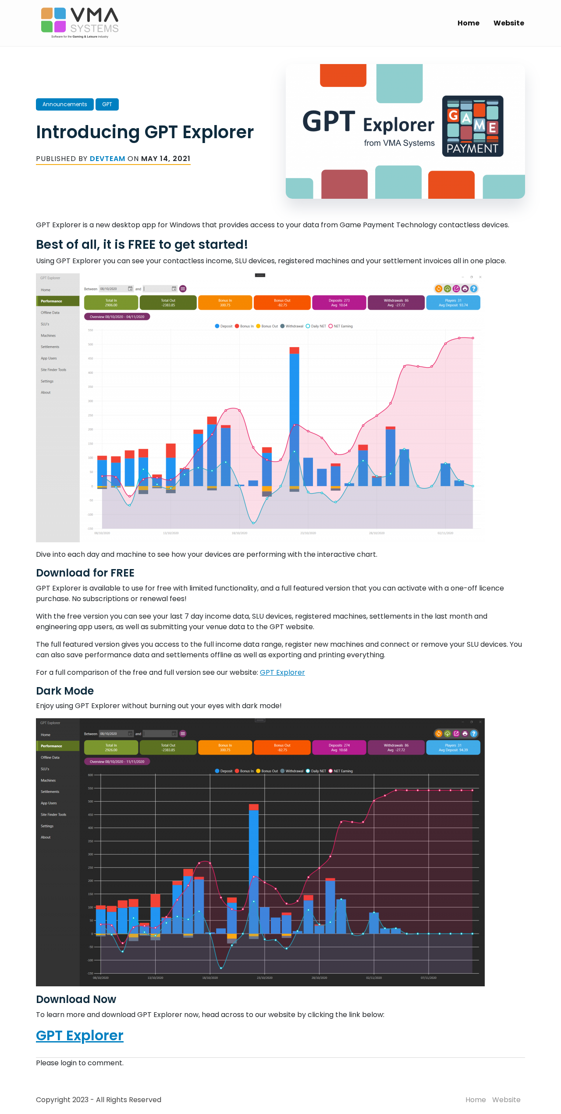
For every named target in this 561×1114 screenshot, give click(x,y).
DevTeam (107, 159)
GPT (107, 104)
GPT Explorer (282, 672)
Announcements (65, 104)
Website (509, 23)
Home (468, 23)
